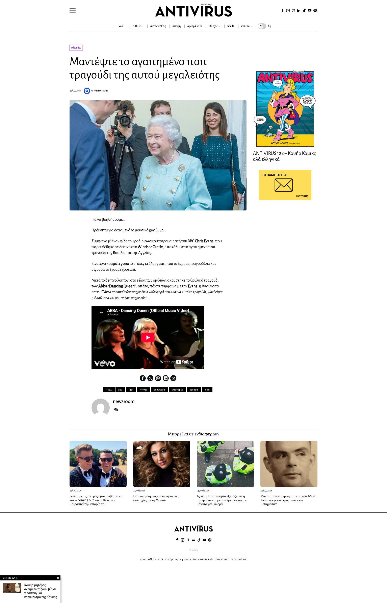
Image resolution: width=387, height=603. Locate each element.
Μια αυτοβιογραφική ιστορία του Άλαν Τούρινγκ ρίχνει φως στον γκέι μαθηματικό (287, 500)
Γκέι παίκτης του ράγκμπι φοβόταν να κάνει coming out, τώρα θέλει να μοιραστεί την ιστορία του (96, 500)
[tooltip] (282, 10)
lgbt (131, 390)
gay (120, 390)
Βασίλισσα (159, 390)
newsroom (102, 90)
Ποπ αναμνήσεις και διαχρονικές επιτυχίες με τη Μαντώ (156, 498)
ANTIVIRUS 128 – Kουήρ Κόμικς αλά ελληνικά (284, 156)
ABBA (109, 390)
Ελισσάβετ (177, 390)
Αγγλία (143, 390)
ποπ (207, 390)
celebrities (76, 47)
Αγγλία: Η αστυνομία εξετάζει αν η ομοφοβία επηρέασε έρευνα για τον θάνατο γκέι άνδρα (222, 500)
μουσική (194, 390)
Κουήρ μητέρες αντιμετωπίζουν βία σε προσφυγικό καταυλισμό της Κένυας (40, 591)
